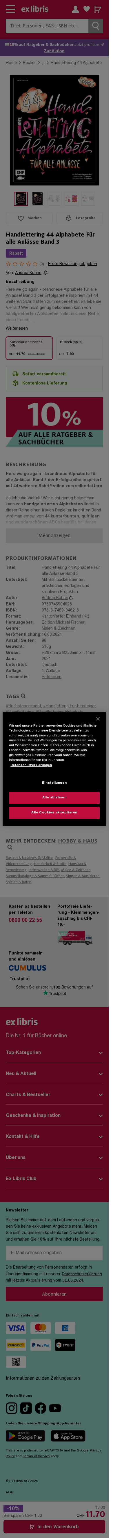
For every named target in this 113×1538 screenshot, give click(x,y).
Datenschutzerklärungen (31, 765)
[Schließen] (98, 718)
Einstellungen (54, 783)
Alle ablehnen (54, 797)
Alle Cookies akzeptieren (54, 812)
